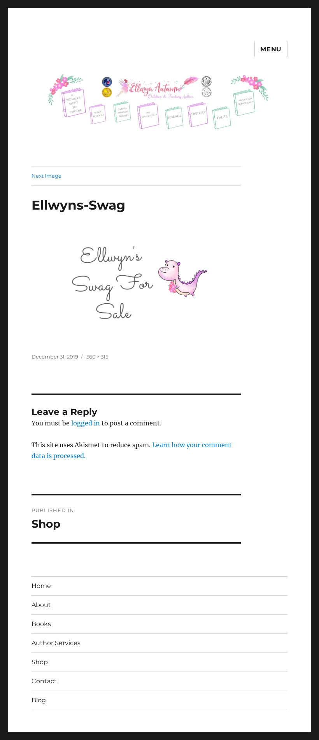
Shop (40, 662)
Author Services (56, 643)
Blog (39, 700)
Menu (271, 49)
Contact (44, 681)
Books (41, 624)
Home (41, 586)
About (41, 605)
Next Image (46, 176)
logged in (85, 423)
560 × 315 (97, 356)
